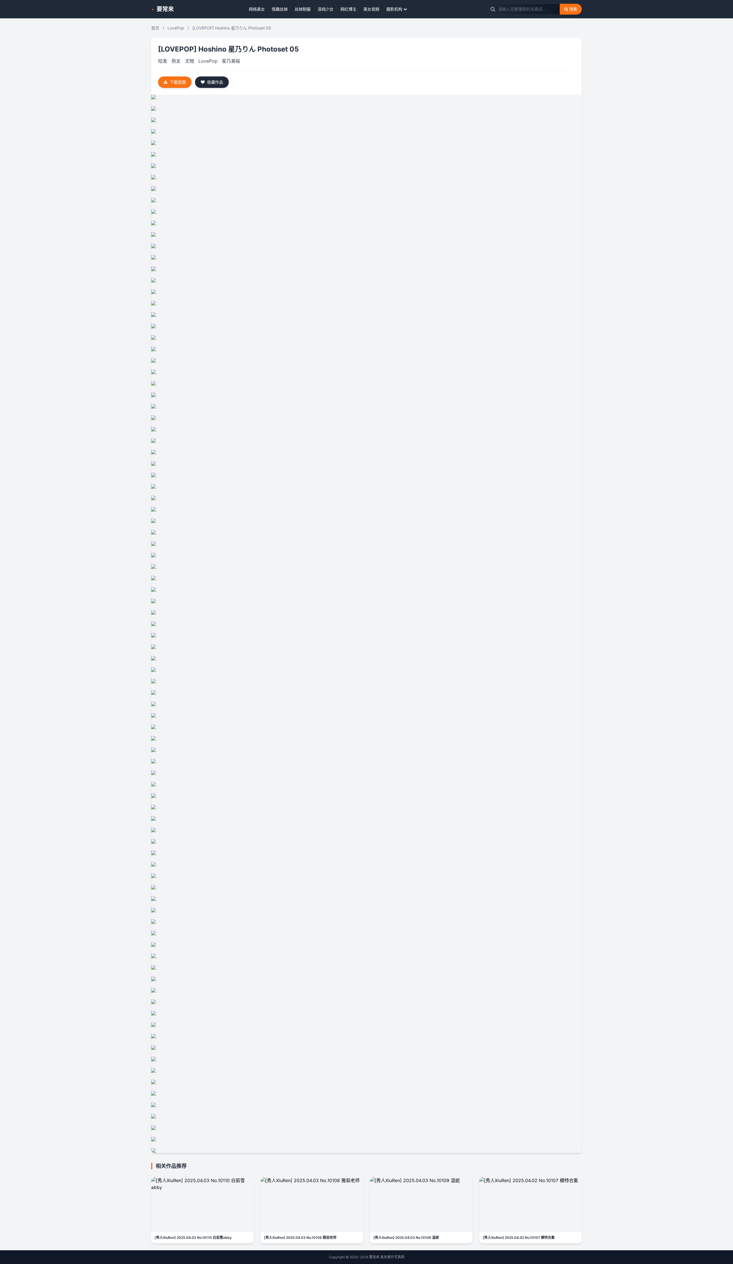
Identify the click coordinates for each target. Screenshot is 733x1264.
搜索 (573, 9)
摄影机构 (394, 9)
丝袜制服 (303, 9)
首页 (155, 27)
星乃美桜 (231, 61)
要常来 (165, 9)
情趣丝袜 (280, 9)
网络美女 (257, 9)
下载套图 (178, 82)
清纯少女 (326, 9)
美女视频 (371, 9)
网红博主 (348, 9)
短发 (162, 61)
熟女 (176, 61)
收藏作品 (215, 82)
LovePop (176, 27)
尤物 (189, 61)
